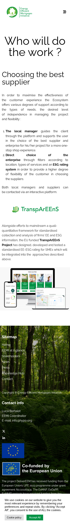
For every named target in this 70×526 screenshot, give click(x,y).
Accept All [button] (35, 517)
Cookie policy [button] (14, 517)
